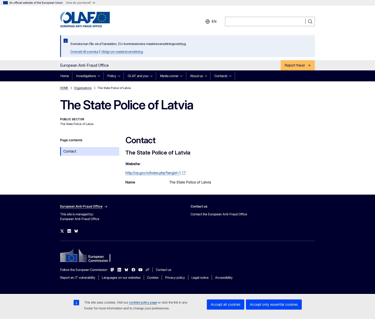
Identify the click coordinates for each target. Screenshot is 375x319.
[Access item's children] (100, 75)
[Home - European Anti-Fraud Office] (91, 19)
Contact (69, 151)
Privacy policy (175, 277)
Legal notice (200, 277)
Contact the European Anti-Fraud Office (219, 214)
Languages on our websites (121, 277)
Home (64, 76)
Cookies (153, 277)
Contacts (220, 76)
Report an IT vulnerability (77, 277)
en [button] (214, 21)
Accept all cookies (225, 304)
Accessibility (224, 277)
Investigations (86, 76)
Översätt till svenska (84, 52)
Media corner (169, 76)
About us (196, 76)
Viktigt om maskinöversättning (122, 52)
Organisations (83, 88)
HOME (64, 88)
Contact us (163, 270)
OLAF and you (138, 76)
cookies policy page (143, 302)
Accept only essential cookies (274, 304)
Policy (111, 76)
